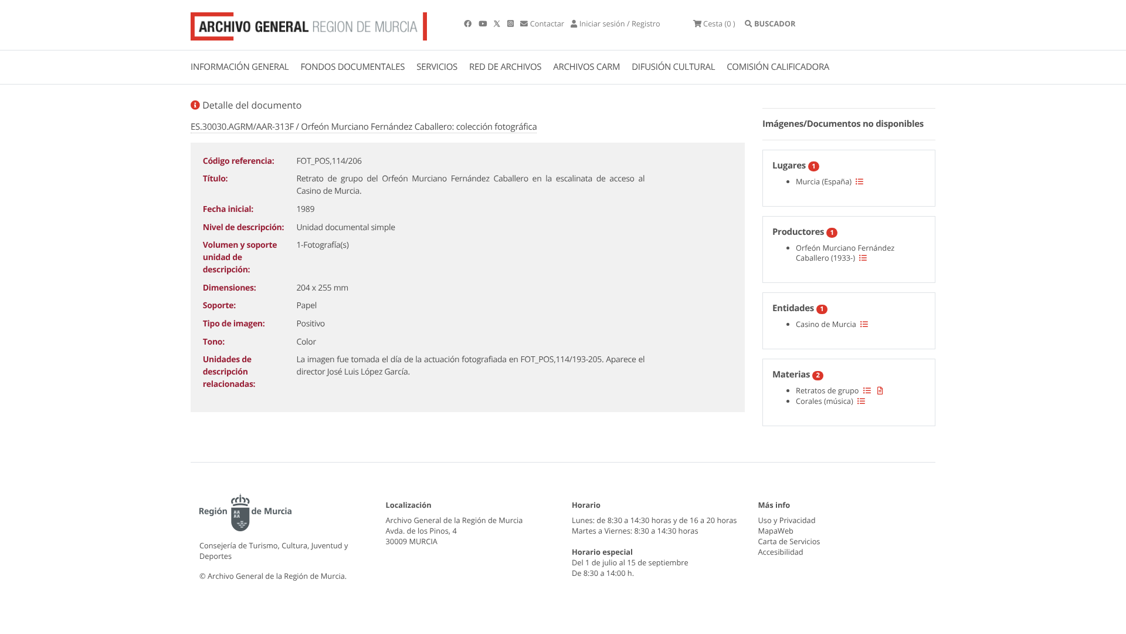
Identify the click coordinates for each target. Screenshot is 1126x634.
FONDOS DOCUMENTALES (352, 67)
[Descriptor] (880, 390)
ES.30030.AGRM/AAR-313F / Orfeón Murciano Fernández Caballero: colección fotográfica (364, 127)
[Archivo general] (309, 24)
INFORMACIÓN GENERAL (240, 67)
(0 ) (719, 23)
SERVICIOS (436, 67)
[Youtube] (484, 23)
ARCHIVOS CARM (586, 67)
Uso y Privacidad (787, 520)
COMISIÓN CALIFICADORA (778, 67)
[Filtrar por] (859, 181)
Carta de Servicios (789, 541)
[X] (498, 23)
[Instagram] (511, 23)
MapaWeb (775, 530)
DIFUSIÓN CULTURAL (673, 67)
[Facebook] (468, 23)
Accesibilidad (780, 552)
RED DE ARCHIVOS (505, 67)
